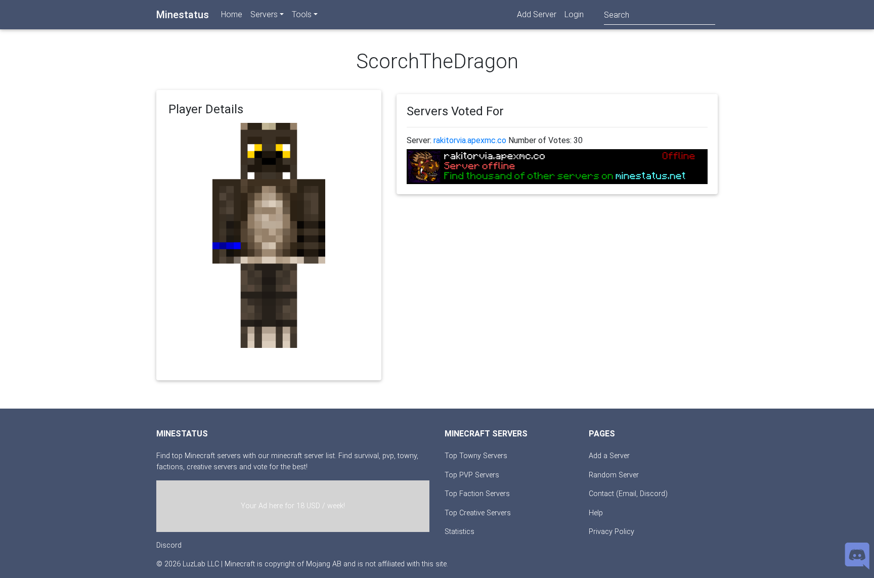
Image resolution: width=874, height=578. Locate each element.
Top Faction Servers (477, 494)
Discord (169, 545)
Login (574, 14)
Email (627, 494)
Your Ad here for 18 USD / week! (293, 506)
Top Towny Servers (476, 456)
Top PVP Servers (472, 475)
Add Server (536, 14)
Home (231, 14)
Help (596, 513)
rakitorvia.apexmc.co (469, 140)
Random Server (614, 475)
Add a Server (609, 456)
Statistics (459, 531)
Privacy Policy (611, 531)
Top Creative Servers (478, 513)
